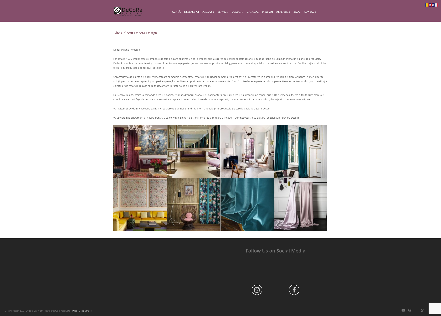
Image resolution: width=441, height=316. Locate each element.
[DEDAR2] (247, 151)
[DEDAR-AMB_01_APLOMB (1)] (300, 204)
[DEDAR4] (140, 204)
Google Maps (85, 310)
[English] (431, 4)
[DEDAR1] (193, 151)
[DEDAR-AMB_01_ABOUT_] (193, 204)
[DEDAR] (140, 151)
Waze (74, 310)
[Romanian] (427, 4)
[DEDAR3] (300, 151)
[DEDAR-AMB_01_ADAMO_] (247, 204)
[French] (436, 4)
